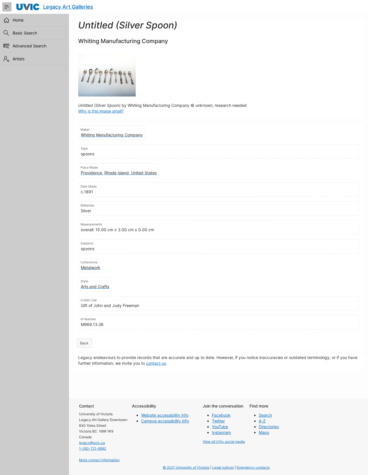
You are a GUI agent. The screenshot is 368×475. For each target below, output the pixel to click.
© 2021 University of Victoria (186, 467)
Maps (264, 432)
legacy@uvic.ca (92, 443)
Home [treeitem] (18, 20)
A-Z (262, 420)
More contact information (99, 460)
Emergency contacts (253, 467)
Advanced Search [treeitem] (29, 45)
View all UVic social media (224, 441)
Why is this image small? (101, 111)
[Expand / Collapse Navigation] (7, 6)
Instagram (221, 432)
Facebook (221, 415)
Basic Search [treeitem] (25, 32)
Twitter (218, 420)
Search (265, 415)
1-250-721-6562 (92, 448)
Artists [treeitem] (18, 58)
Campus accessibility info (165, 420)
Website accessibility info (164, 415)
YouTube (220, 426)
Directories (269, 426)
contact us (156, 363)
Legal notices (223, 467)
